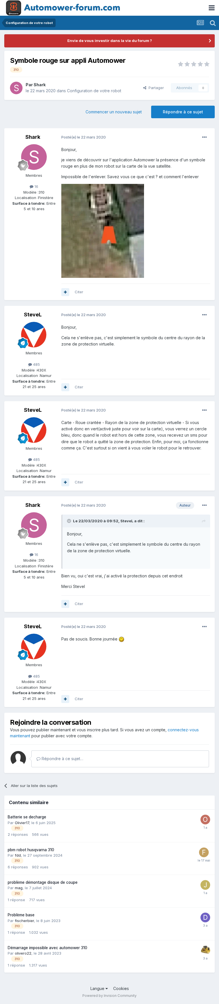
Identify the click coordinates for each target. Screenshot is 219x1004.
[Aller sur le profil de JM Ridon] (205, 885)
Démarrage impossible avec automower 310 (47, 947)
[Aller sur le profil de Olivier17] (205, 819)
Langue (98, 988)
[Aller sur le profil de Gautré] (205, 950)
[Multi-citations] (65, 292)
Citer (79, 292)
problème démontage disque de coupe (43, 882)
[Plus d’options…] (204, 137)
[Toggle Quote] (69, 521)
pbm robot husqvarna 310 (31, 850)
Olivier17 (22, 822)
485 (36, 364)
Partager (155, 87)
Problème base (21, 915)
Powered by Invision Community (109, 995)
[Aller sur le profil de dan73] (205, 917)
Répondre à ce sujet (183, 111)
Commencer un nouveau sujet (114, 111)
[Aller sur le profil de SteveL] (34, 335)
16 (35, 186)
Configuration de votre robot (94, 90)
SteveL (33, 315)
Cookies (121, 988)
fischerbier (24, 920)
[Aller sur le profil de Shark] (16, 88)
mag (19, 887)
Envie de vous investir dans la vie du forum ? (109, 40)
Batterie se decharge (27, 817)
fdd (18, 855)
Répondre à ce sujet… (61, 758)
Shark (40, 84)
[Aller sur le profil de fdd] (204, 852)
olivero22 (23, 953)
